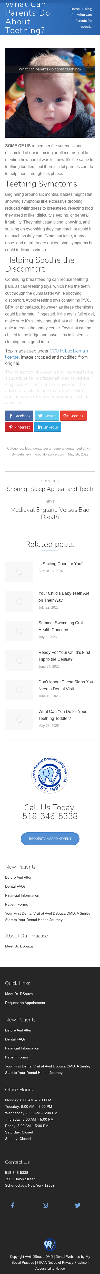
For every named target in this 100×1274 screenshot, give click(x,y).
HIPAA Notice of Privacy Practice (62, 1262)
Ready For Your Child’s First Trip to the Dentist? (64, 656)
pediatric (82, 448)
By (38, 454)
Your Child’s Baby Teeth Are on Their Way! (63, 596)
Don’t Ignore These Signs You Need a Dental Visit (65, 685)
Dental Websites (68, 1257)
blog (28, 448)
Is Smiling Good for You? (61, 564)
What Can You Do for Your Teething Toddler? (62, 715)
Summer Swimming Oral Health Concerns (60, 626)
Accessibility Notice (50, 1268)
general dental (64, 448)
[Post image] (19, 572)
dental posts (42, 448)
